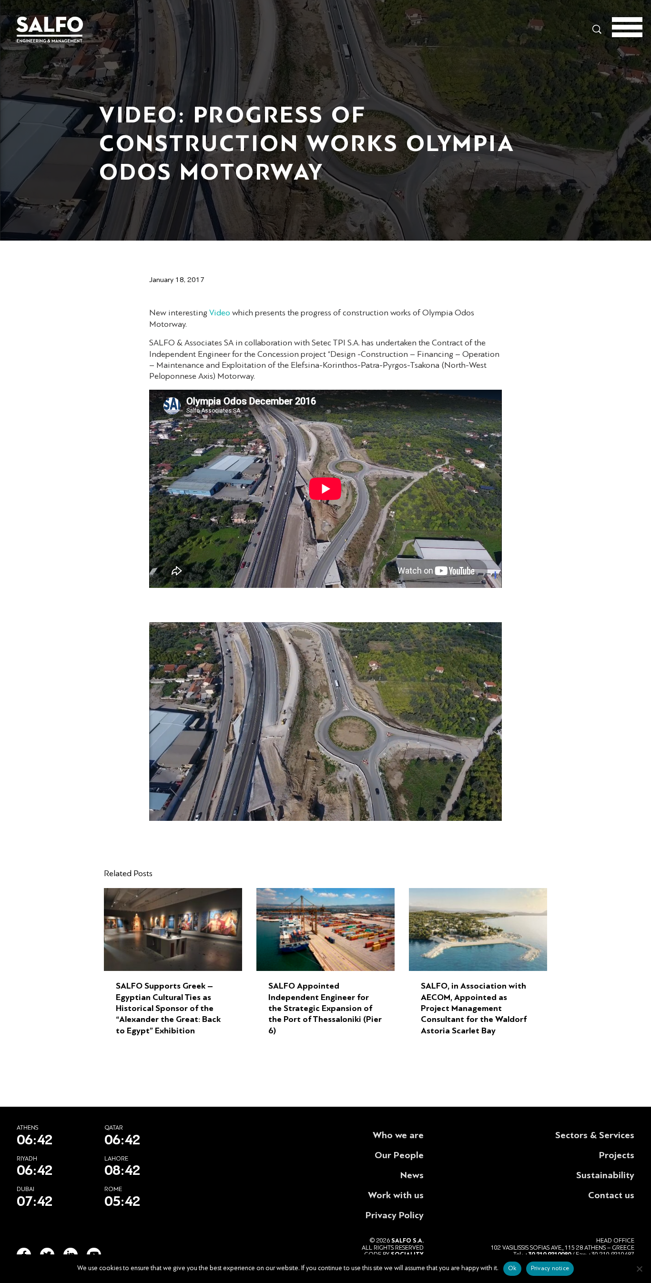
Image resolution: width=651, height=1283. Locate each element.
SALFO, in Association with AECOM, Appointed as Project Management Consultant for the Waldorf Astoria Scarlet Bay (474, 1008)
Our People (399, 1155)
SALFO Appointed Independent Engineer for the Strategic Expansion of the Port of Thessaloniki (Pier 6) (325, 1008)
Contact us (611, 1195)
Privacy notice (550, 1268)
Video (220, 313)
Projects (616, 1155)
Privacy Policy (395, 1215)
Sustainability (605, 1175)
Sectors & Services (594, 1135)
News (412, 1175)
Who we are (398, 1135)
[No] (639, 1268)
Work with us (396, 1195)
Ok (512, 1268)
